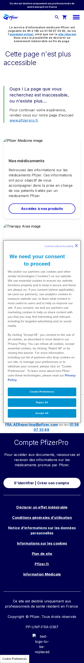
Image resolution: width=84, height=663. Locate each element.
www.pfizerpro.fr (23, 120)
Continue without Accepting (61, 245)
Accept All (42, 413)
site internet (67, 34)
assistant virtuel (21, 34)
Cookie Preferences (14, 658)
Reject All (42, 402)
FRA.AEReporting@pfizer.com (31, 424)
